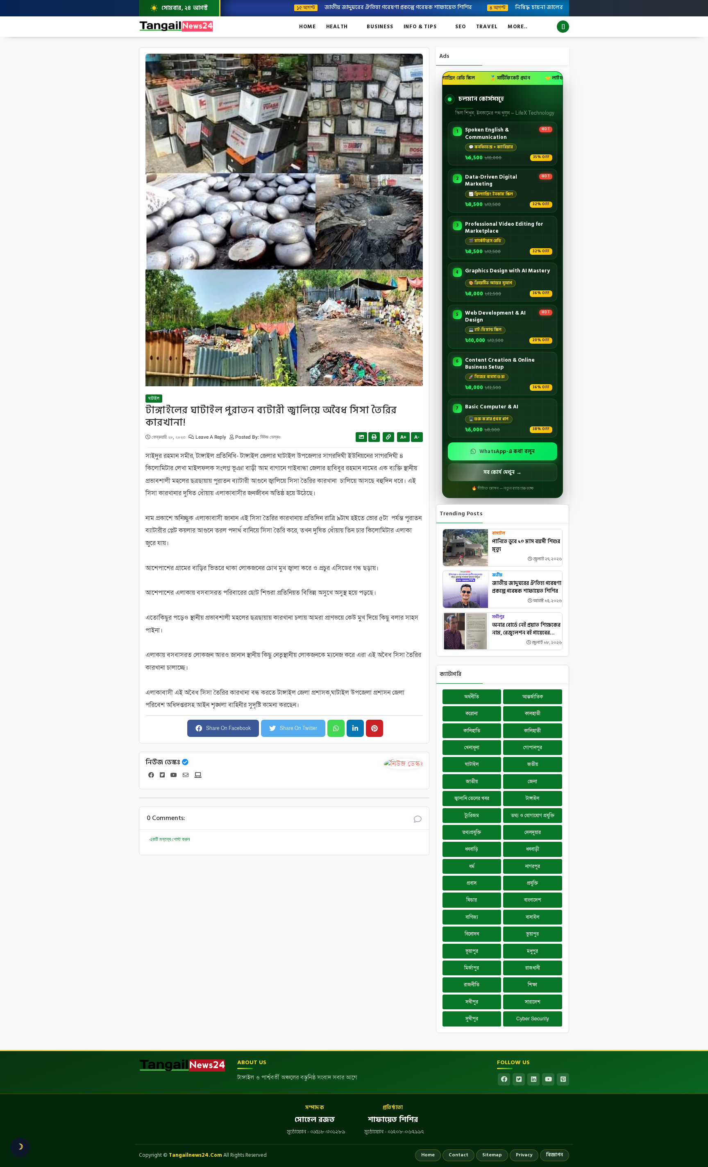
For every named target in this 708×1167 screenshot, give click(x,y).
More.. (518, 26)
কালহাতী (532, 713)
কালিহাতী (532, 730)
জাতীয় (472, 781)
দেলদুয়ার (532, 832)
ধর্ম (471, 866)
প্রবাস (472, 883)
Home (307, 26)
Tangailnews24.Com (195, 1155)
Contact (458, 1155)
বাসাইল (498, 533)
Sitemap (492, 1155)
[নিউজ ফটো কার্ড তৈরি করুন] (361, 437)
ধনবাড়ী (532, 849)
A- (417, 437)
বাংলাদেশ (532, 900)
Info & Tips (420, 26)
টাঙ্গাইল (532, 798)
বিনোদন (472, 934)
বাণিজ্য (471, 917)
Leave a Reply (211, 437)
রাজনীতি (471, 984)
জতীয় (497, 575)
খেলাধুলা (471, 747)
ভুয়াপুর (532, 934)
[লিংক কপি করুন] (388, 437)
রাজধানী (532, 968)
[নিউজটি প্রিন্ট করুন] (374, 437)
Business (380, 26)
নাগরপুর (532, 866)
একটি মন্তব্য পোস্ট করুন (170, 839)
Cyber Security (532, 1018)
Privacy (524, 1155)
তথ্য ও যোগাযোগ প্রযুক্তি (532, 815)
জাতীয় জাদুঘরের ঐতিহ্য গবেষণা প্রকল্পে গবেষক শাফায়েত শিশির (359, 6)
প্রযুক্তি (532, 883)
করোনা (471, 713)
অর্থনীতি (471, 696)
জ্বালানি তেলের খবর (471, 798)
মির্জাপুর (471, 968)
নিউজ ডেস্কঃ (162, 762)
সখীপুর (498, 617)
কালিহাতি (471, 730)
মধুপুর (532, 951)
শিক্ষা (532, 984)
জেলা (532, 781)
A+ (403, 437)
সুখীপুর (471, 1018)
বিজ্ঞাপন (554, 1155)
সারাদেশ (532, 1002)
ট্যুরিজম (472, 815)
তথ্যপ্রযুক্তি (471, 832)
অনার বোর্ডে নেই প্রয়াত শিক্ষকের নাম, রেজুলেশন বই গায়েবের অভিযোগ (526, 629)
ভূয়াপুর (471, 951)
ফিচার (471, 900)
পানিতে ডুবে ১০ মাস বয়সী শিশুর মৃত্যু (526, 546)
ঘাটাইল (153, 398)
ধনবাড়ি (471, 849)
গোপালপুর (532, 747)
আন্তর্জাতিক (532, 696)
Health (337, 26)
